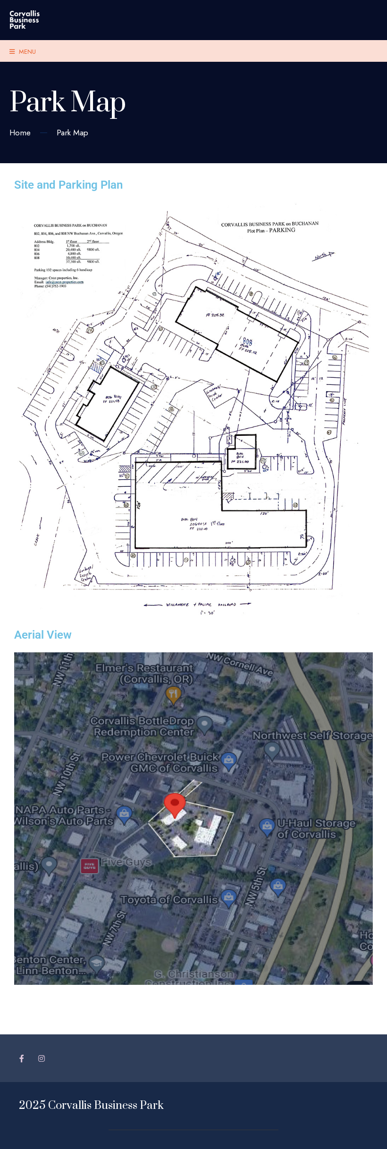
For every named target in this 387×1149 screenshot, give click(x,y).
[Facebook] (22, 1058)
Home (20, 132)
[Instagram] (41, 1058)
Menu (26, 51)
